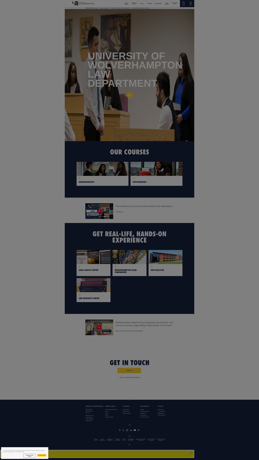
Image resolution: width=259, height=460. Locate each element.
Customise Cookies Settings (29, 456)
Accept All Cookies (42, 455)
